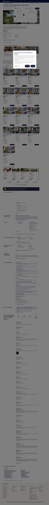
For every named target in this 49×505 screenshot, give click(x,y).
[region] (24, 59)
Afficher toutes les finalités (18, 66)
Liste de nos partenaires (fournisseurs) (18, 63)
